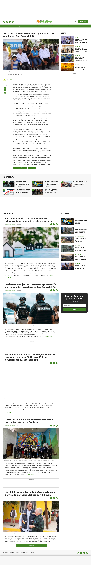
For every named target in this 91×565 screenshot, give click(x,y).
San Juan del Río (16, 30)
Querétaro (21, 26)
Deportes (39, 26)
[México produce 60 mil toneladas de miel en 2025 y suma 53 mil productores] (67, 66)
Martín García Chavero (10, 224)
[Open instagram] (10, 22)
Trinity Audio (15, 74)
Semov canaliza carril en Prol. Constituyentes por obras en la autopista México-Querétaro (81, 60)
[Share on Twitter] (5, 90)
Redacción (10, 79)
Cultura (61, 26)
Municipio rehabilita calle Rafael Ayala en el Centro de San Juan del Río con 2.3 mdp (30, 493)
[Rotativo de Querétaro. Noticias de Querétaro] (44, 22)
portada (25, 168)
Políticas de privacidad (14, 552)
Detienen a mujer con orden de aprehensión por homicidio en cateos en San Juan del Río (31, 285)
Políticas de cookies (24, 552)
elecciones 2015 (31, 168)
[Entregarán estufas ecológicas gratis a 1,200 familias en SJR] (67, 230)
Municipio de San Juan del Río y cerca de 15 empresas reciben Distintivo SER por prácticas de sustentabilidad (30, 357)
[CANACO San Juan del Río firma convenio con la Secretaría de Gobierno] (31, 443)
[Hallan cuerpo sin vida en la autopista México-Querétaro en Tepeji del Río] (67, 257)
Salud (47, 26)
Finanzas (54, 26)
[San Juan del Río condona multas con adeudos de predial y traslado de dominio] (31, 242)
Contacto (32, 552)
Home (4, 30)
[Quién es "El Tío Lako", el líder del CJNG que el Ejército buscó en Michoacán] (37, 191)
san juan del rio (17, 168)
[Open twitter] (7, 22)
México (77, 64)
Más (69, 26)
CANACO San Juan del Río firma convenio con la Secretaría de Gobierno (29, 421)
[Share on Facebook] (5, 88)
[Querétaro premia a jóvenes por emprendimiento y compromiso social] (67, 39)
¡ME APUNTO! (74, 309)
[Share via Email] (5, 93)
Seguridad (78, 254)
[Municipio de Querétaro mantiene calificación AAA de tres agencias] (67, 48)
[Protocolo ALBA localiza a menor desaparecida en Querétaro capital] (8, 191)
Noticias (31, 26)
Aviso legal (5, 552)
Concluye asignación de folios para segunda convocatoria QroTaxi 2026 (81, 223)
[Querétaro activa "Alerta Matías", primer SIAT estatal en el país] (67, 266)
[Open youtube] (13, 22)
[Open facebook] (4, 22)
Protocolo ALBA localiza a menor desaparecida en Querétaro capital (23, 191)
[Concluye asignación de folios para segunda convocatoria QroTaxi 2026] (67, 221)
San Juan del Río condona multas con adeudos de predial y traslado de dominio (29, 219)
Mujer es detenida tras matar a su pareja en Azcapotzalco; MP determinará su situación (80, 184)
